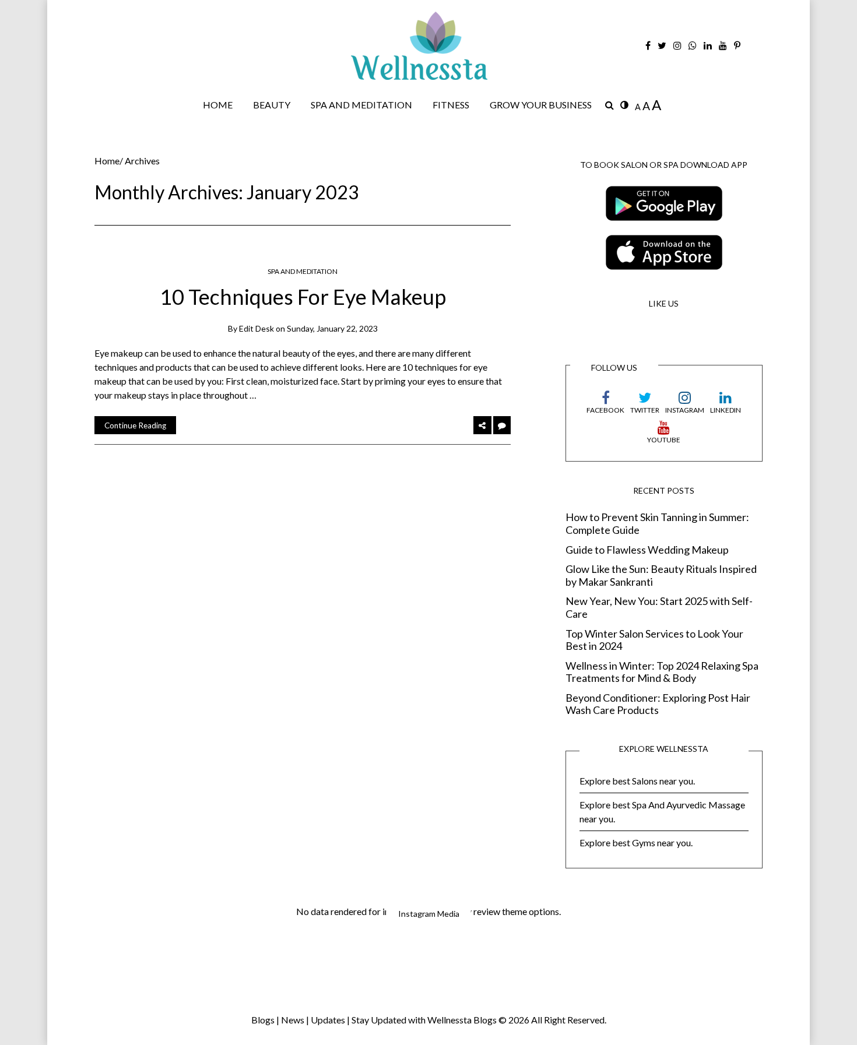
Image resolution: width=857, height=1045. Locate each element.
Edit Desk (256, 328)
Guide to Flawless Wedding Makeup (647, 550)
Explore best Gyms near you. (636, 842)
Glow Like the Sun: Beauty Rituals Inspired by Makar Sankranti (661, 575)
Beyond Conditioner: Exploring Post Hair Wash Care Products (658, 704)
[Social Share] (482, 425)
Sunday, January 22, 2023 (332, 328)
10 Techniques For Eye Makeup (303, 296)
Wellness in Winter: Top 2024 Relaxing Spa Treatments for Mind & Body (662, 672)
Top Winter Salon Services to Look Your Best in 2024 (654, 640)
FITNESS (451, 104)
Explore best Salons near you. (637, 780)
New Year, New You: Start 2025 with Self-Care (659, 607)
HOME (218, 104)
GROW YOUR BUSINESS (541, 104)
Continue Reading (135, 425)
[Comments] (502, 425)
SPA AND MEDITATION (361, 104)
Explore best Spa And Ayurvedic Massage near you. (662, 811)
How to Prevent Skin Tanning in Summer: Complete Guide (657, 523)
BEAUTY (271, 104)
